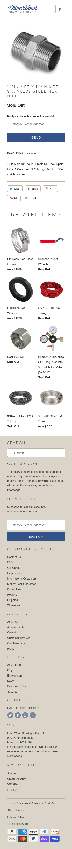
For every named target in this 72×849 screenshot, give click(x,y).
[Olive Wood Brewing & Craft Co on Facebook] (18, 715)
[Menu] (50, 9)
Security (12, 691)
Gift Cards (13, 568)
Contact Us (14, 557)
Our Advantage (16, 643)
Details (31, 152)
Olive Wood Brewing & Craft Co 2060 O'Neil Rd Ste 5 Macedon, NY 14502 (26, 737)
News (10, 681)
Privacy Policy (15, 817)
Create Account (16, 779)
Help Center (14, 573)
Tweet (17, 188)
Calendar (12, 632)
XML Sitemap (15, 810)
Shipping (12, 600)
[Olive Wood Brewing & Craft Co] (22, 11)
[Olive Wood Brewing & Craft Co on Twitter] (10, 715)
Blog (10, 670)
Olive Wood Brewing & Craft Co (36, 803)
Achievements (15, 627)
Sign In (11, 773)
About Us (12, 621)
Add (16, 198)
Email (32, 198)
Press (10, 648)
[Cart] (60, 9)
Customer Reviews (18, 638)
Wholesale (13, 605)
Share (34, 188)
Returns (12, 594)
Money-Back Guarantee (21, 584)
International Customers (21, 578)
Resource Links (16, 686)
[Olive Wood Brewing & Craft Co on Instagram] (25, 715)
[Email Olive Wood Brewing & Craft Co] (33, 715)
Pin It (52, 188)
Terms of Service (17, 824)
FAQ (10, 562)
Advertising (14, 665)
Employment (14, 675)
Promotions (14, 589)
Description (15, 152)
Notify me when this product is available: (31, 116)
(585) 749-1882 (29, 708)
